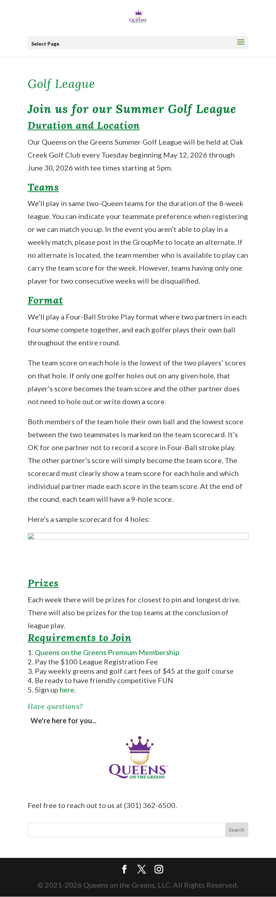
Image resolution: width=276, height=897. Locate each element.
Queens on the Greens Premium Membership (107, 652)
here (67, 689)
